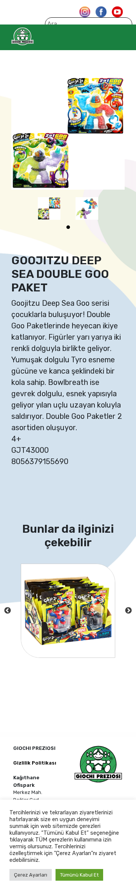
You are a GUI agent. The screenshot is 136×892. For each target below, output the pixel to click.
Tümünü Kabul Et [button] (79, 875)
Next (128, 611)
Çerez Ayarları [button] (30, 875)
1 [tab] (68, 227)
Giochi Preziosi (37, 36)
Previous (7, 611)
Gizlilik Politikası (34, 763)
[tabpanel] (49, 208)
